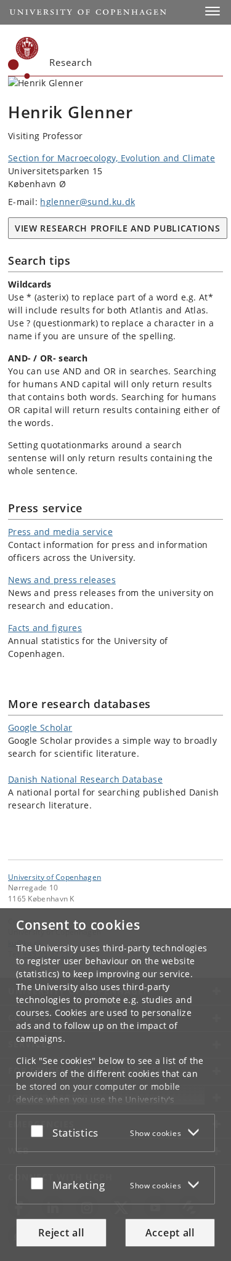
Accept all (170, 1232)
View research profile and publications (118, 228)
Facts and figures (45, 628)
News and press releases (62, 580)
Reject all (61, 1232)
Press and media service (60, 532)
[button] (212, 11)
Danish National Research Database (85, 779)
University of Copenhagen (54, 877)
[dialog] (115, 1084)
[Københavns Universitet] (23, 58)
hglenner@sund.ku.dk (87, 201)
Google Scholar (40, 727)
